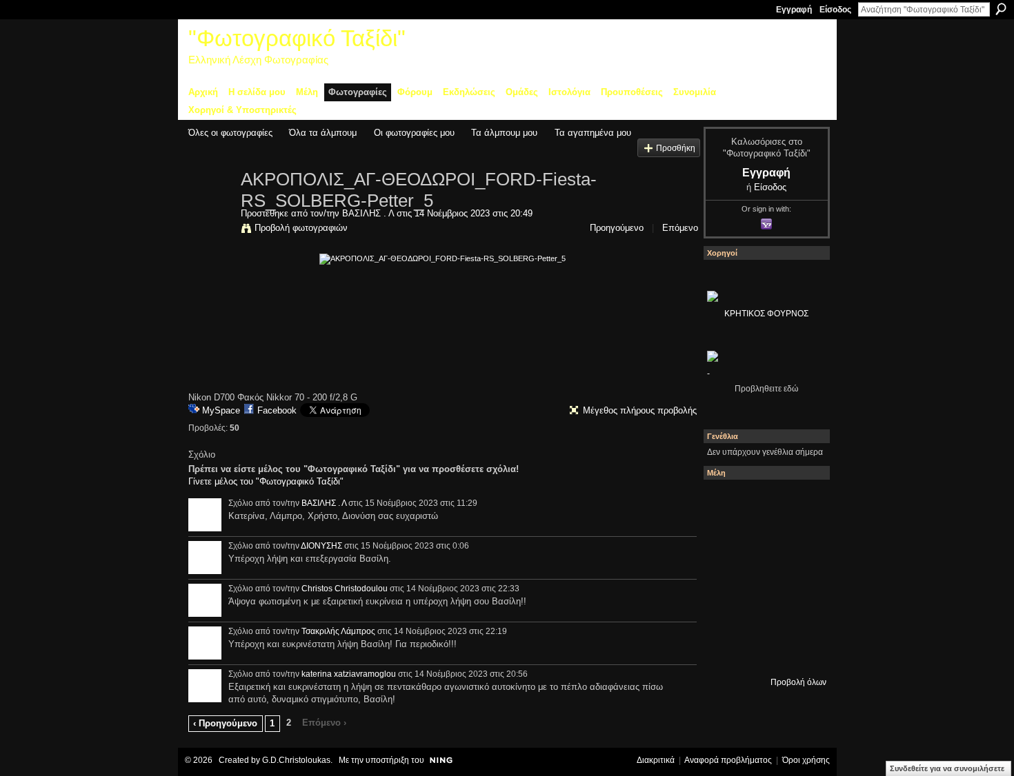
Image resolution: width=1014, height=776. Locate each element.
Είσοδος (835, 9)
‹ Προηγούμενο (225, 723)
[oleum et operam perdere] (800, 502)
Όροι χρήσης (806, 760)
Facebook (277, 410)
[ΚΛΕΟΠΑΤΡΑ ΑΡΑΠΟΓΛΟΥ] (800, 576)
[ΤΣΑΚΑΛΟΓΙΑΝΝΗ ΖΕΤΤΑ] (762, 651)
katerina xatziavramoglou (348, 674)
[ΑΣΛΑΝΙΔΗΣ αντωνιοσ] (762, 576)
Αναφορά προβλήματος (728, 760)
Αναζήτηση (1000, 9)
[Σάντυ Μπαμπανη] (725, 651)
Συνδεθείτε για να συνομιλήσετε (947, 768)
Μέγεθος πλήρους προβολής (640, 410)
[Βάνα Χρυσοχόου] (800, 539)
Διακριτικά (656, 760)
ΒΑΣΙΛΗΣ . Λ (368, 213)
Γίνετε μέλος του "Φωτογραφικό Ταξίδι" (266, 481)
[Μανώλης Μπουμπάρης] (762, 614)
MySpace (221, 410)
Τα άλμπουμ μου (504, 132)
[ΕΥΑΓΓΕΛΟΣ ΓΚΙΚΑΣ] (800, 614)
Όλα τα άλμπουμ (323, 132)
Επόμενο (680, 228)
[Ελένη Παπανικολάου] (725, 614)
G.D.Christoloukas (296, 760)
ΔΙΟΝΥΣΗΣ (321, 546)
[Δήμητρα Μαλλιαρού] (725, 539)
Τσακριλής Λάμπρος (338, 631)
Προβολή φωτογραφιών (301, 228)
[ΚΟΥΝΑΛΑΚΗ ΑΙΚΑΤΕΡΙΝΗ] (762, 502)
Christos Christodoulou (344, 588)
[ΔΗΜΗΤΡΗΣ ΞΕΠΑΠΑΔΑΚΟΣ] (725, 576)
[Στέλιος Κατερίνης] (725, 502)
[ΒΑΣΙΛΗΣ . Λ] (210, 208)
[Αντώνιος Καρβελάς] (800, 651)
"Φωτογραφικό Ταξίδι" (297, 38)
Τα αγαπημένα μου (593, 132)
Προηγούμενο (617, 228)
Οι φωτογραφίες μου (414, 132)
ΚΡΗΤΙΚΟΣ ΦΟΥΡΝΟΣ (766, 313)
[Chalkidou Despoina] (762, 539)
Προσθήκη (675, 147)
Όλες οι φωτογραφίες (230, 132)
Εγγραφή (794, 9)
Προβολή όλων (798, 682)
